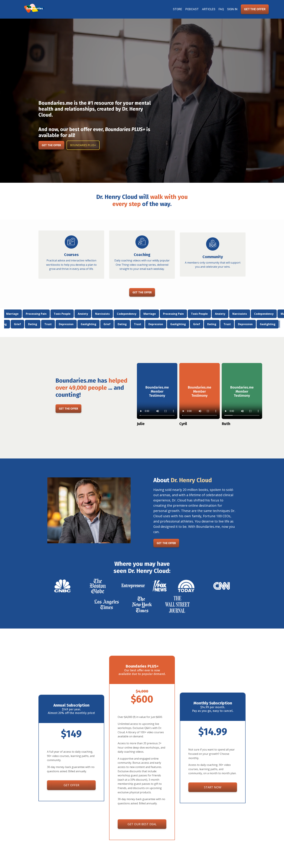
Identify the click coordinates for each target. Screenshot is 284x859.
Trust (12, 324)
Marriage (95, 314)
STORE (177, 9)
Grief (71, 324)
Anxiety (29, 314)
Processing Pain (119, 314)
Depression (30, 324)
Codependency (72, 314)
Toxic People (145, 314)
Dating (86, 324)
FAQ (221, 9)
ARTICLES (208, 9)
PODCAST (192, 9)
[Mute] (266, 179)
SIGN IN (232, 9)
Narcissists (48, 314)
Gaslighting (53, 324)
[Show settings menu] (275, 179)
